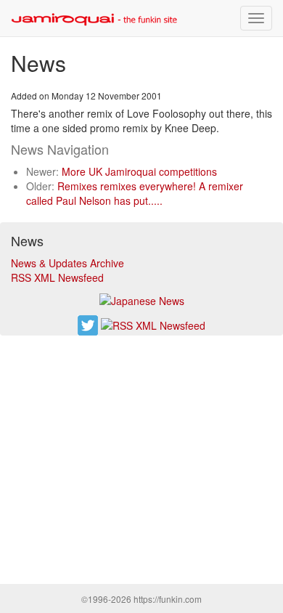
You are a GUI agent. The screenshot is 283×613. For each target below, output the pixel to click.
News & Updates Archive (67, 263)
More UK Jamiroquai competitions (139, 171)
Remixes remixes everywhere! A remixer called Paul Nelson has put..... (134, 193)
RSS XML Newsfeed (57, 277)
